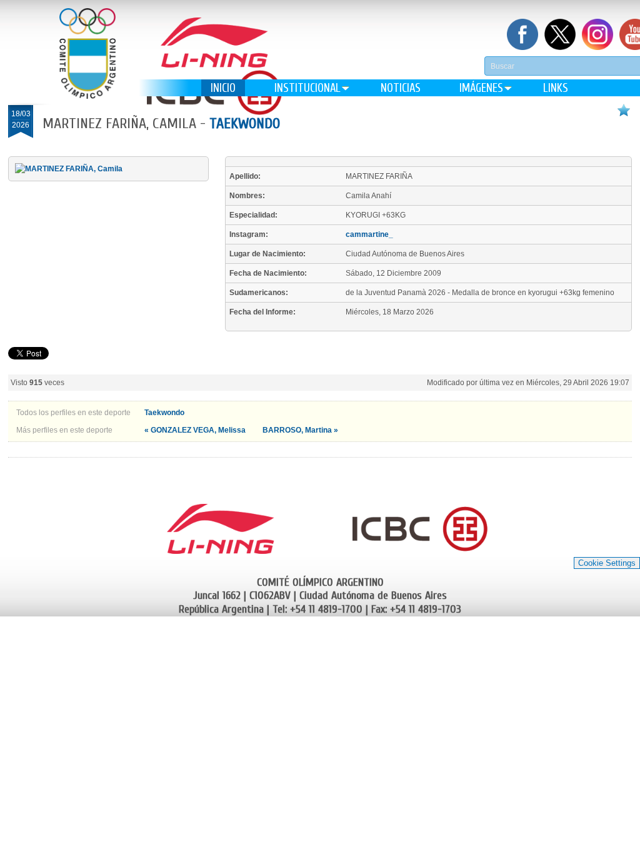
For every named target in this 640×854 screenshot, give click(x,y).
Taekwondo (244, 123)
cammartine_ (369, 234)
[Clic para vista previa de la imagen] (68, 168)
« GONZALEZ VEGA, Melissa (196, 430)
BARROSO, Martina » (300, 430)
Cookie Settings (607, 563)
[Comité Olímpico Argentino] (87, 63)
